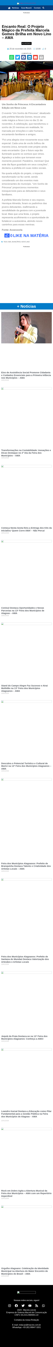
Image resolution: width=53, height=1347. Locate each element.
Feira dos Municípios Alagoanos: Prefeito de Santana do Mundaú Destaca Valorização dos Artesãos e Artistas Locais (25, 959)
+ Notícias (26, 306)
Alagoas (26, 43)
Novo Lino (25, 242)
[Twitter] (23, 1306)
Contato (37, 8)
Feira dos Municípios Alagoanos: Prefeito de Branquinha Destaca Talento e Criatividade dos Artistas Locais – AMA (26, 866)
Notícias (15, 8)
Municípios (16, 242)
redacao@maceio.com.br (30, 1325)
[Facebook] (16, 1306)
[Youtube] (30, 1306)
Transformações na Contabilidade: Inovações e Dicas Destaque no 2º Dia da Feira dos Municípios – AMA (26, 453)
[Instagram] (10, 1306)
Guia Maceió (26, 8)
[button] (43, 8)
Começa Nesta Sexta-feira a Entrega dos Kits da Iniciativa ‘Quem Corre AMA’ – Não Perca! (26, 529)
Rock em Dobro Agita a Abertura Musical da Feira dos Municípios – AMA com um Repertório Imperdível (26, 1193)
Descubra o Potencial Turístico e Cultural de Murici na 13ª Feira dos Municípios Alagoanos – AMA (26, 766)
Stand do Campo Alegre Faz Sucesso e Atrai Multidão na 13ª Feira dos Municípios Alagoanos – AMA (24, 688)
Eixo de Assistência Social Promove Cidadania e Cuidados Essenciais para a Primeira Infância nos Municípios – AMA (26, 375)
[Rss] (37, 1306)
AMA (9, 242)
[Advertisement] (26, 17)
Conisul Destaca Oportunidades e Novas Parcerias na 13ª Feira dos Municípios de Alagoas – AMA (22, 610)
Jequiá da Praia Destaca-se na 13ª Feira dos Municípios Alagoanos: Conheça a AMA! (24, 1037)
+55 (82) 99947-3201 (31, 1327)
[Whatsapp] (43, 1306)
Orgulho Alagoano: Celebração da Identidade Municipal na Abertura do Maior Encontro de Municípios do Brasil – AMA (25, 1271)
